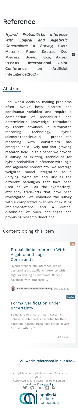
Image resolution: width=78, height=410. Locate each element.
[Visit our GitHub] (32, 388)
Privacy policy (45, 384)
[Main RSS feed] (53, 388)
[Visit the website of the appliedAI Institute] (39, 397)
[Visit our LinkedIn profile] (39, 388)
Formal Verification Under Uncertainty (34, 288)
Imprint (29, 384)
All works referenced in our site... (47, 361)
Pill (72, 243)
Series (70, 297)
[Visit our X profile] (25, 388)
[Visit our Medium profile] (46, 388)
